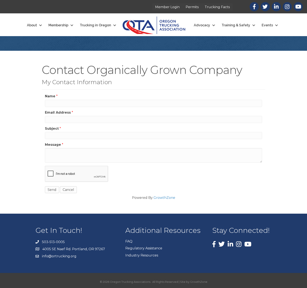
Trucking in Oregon (95, 25)
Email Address (58, 112)
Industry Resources (141, 255)
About (32, 25)
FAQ (128, 241)
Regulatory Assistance (143, 248)
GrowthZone (164, 198)
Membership (58, 25)
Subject (52, 129)
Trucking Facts (217, 7)
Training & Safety (236, 25)
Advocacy (202, 25)
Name (50, 96)
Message (53, 145)
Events (267, 25)
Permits (192, 7)
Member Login (167, 7)
